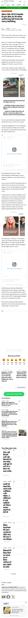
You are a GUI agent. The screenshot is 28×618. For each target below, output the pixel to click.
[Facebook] (8, 597)
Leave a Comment (21, 387)
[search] (17, 1)
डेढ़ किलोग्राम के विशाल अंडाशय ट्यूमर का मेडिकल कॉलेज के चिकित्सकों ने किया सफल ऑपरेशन (13, 107)
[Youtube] (4, 597)
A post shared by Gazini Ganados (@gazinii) (14, 284)
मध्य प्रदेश (6, 409)
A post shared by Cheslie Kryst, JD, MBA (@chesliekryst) (14, 170)
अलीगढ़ (7, 401)
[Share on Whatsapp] (8, 25)
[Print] (11, 25)
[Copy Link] (17, 350)
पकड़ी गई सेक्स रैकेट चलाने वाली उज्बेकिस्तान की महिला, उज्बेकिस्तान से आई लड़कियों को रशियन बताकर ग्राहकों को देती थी (7, 498)
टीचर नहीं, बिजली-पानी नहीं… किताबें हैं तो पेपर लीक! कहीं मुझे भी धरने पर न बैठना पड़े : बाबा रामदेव (7, 461)
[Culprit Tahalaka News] (10, 1)
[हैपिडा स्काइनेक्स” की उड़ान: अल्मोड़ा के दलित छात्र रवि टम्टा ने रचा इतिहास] (19, 525)
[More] (14, 25)
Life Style (3, 401)
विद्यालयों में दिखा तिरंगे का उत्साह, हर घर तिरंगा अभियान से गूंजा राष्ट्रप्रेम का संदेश (7, 558)
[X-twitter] (13, 597)
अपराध (3, 409)
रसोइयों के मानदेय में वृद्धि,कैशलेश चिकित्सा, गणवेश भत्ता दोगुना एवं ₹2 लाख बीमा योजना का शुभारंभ (9, 404)
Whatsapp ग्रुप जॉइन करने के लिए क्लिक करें (14, 7)
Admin (8, 28)
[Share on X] (5, 25)
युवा (5, 430)
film (3, 11)
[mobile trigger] (3, 1)
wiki (6, 11)
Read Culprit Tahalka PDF (14, 394)
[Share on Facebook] (3, 25)
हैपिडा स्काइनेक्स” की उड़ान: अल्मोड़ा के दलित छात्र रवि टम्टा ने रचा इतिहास (7, 532)
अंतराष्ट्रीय (10, 11)
